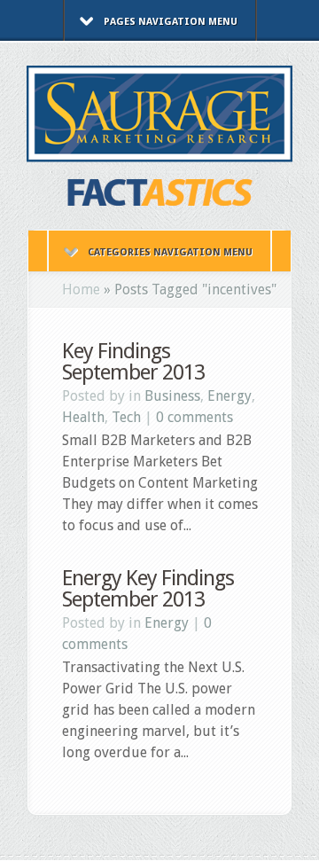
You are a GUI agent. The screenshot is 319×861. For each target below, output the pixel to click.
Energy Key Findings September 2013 (148, 589)
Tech (126, 417)
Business (172, 395)
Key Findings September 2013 (133, 362)
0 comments (194, 417)
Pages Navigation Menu (170, 21)
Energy (229, 395)
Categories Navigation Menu (170, 252)
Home (81, 289)
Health (83, 417)
